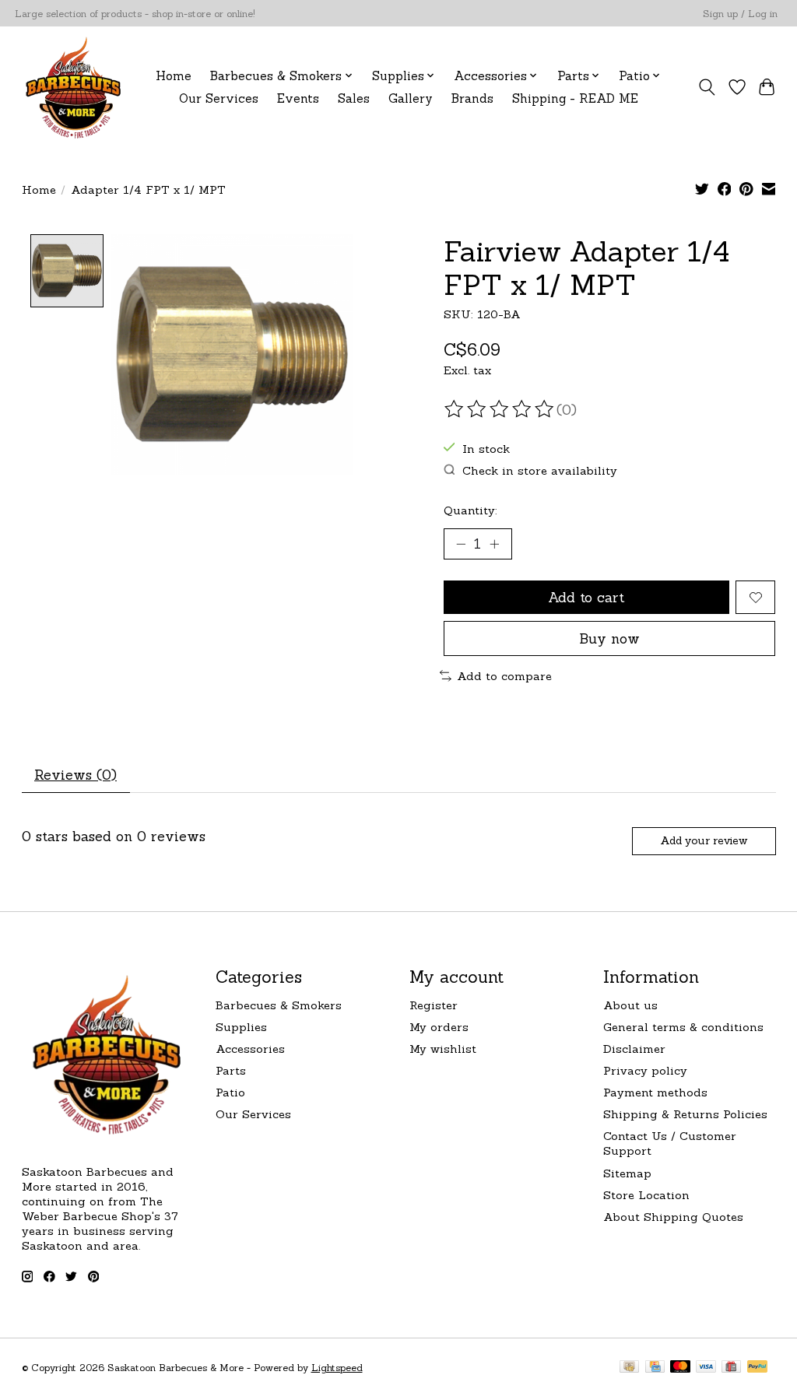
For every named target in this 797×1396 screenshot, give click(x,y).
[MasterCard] (680, 1367)
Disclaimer (634, 1048)
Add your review (703, 840)
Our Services (218, 98)
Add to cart (586, 597)
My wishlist (442, 1048)
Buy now (609, 638)
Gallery (410, 98)
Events (298, 98)
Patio (230, 1092)
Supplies (241, 1026)
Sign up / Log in (740, 13)
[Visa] (706, 1367)
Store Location (646, 1194)
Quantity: (470, 510)
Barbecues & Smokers (279, 1005)
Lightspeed (337, 1367)
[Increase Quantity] (494, 544)
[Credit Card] (655, 1367)
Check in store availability (539, 470)
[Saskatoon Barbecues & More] (74, 87)
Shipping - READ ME (575, 98)
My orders (439, 1026)
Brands (472, 98)
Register (433, 1005)
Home (173, 75)
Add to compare (504, 675)
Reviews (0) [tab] (75, 775)
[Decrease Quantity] (461, 544)
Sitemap (627, 1173)
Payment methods (655, 1092)
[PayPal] (757, 1367)
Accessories (250, 1048)
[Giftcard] (731, 1367)
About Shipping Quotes (673, 1216)
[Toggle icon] (706, 87)
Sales (354, 98)
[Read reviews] (500, 409)
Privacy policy (645, 1070)
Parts (231, 1070)
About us (630, 1005)
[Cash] (629, 1367)
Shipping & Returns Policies (685, 1114)
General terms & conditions (683, 1026)
